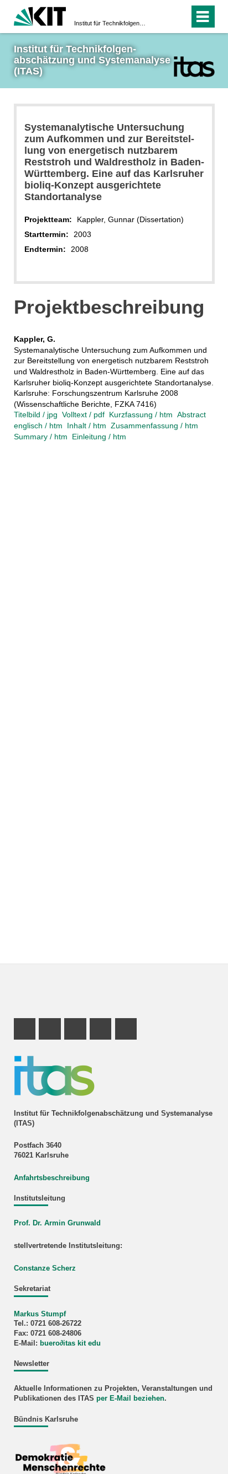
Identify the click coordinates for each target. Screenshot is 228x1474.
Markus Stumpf (40, 1314)
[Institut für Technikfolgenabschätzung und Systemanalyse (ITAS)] (194, 66)
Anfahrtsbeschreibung (52, 1178)
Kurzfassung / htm (141, 414)
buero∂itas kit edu (70, 1343)
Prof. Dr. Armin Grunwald (57, 1223)
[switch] (161, 16)
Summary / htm (41, 436)
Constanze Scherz (45, 1268)
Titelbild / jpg (36, 414)
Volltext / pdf (83, 414)
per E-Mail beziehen (130, 1398)
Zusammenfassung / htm (154, 425)
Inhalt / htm (86, 425)
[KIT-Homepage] (40, 15)
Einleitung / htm (99, 436)
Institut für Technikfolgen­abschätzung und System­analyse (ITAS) (110, 23)
